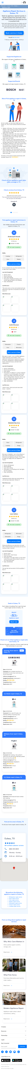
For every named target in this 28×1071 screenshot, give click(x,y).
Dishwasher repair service (15, 903)
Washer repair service (14, 901)
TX (12, 6)
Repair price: (6, 684)
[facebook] (2, 1052)
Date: (4, 669)
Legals (2, 1039)
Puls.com (3, 6)
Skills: (4, 253)
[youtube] (10, 1052)
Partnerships (4, 1035)
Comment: (6, 671)
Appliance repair (6, 7)
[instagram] (18, 1052)
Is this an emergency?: (8, 676)
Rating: (5, 680)
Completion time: (7, 682)
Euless (15, 6)
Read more (7, 952)
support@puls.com (5, 1056)
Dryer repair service (14, 898)
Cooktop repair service (14, 906)
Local (8, 6)
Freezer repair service (14, 904)
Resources (3, 1031)
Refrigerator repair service (15, 897)
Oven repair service (14, 900)
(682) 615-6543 (15, 37)
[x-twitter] (6, 1052)
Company (3, 1026)
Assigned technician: (8, 678)
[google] (14, 1052)
